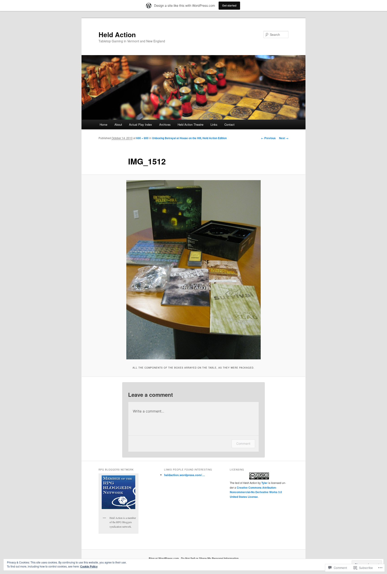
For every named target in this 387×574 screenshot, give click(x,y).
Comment (243, 443)
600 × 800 (142, 138)
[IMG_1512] (193, 269)
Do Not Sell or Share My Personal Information (210, 558)
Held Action (117, 34)
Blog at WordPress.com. (164, 558)
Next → (283, 138)
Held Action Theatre (190, 124)
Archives (165, 124)
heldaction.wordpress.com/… (184, 475)
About (118, 124)
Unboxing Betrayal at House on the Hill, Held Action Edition (189, 138)
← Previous (268, 138)
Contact (229, 124)
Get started (229, 5)
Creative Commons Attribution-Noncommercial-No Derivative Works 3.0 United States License (256, 492)
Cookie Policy (89, 566)
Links (214, 124)
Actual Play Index (140, 124)
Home (103, 124)
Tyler (264, 483)
